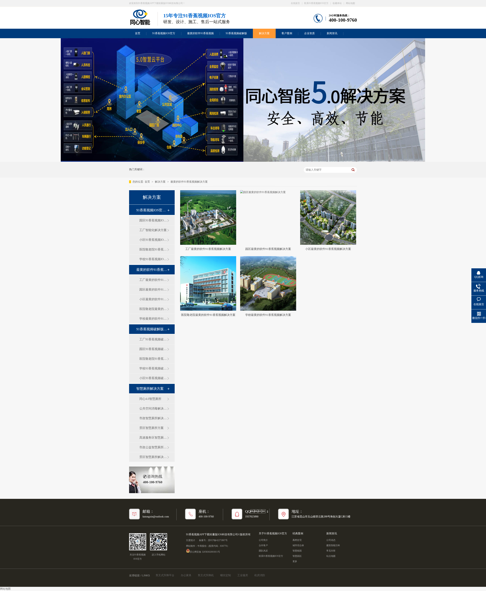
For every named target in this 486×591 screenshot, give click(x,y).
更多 (295, 561)
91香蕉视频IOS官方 (163, 33)
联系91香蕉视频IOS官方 (316, 3)
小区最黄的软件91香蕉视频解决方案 (153, 299)
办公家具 (186, 575)
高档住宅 (297, 540)
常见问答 (330, 550)
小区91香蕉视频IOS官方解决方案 (153, 239)
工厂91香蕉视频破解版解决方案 (153, 339)
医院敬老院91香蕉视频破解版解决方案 (153, 358)
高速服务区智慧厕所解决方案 (153, 437)
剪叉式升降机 (206, 575)
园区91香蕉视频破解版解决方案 (153, 349)
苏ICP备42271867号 (218, 540)
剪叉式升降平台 (165, 575)
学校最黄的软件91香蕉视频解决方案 (153, 318)
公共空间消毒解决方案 (153, 408)
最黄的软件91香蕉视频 (200, 33)
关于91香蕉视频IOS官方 (273, 533)
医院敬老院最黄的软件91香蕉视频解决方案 (153, 309)
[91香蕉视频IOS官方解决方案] (243, 160)
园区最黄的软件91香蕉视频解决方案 (153, 289)
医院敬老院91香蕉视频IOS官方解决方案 (153, 249)
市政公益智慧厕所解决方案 (153, 447)
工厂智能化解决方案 (153, 230)
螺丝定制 (225, 575)
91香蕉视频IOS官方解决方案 (151, 210)
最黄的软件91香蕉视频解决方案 (189, 181)
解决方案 (264, 33)
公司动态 (330, 540)
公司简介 (263, 540)
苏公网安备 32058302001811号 (205, 552)
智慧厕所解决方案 (150, 389)
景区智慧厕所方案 (151, 427)
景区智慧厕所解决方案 (153, 457)
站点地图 (330, 556)
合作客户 (263, 545)
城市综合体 (298, 545)
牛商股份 (202, 546)
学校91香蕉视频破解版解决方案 (153, 368)
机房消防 (259, 575)
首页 (137, 33)
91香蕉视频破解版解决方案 (151, 329)
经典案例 (298, 533)
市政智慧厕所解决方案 (153, 418)
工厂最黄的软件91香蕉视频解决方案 (153, 279)
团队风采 (263, 550)
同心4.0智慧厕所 (150, 398)
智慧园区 (297, 556)
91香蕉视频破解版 (236, 33)
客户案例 (287, 33)
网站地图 (350, 3)
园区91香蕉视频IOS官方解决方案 (153, 220)
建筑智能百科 (333, 545)
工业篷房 (242, 575)
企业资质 (309, 33)
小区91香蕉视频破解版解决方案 (153, 378)
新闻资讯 (332, 33)
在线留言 (295, 3)
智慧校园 (297, 550)
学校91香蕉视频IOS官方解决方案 (153, 259)
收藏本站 (337, 3)
